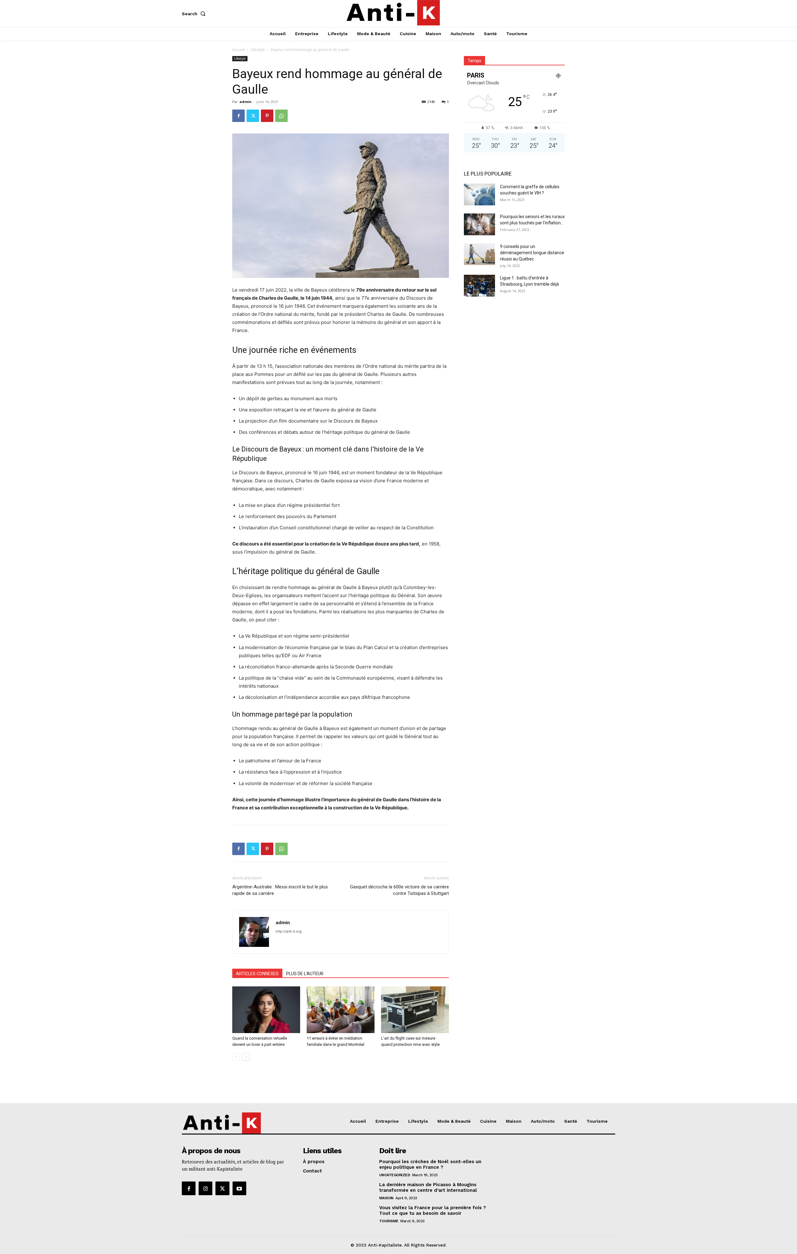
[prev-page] (236, 1057)
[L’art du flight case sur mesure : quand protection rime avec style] (415, 1009)
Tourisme (388, 1221)
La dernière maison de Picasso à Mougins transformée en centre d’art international (428, 1187)
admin (245, 101)
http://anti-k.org (289, 931)
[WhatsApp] (281, 116)
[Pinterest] (267, 116)
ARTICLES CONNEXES (257, 973)
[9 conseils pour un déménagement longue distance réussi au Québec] (479, 254)
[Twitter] (253, 116)
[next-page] (246, 1057)
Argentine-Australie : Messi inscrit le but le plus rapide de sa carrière (280, 890)
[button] (195, 13)
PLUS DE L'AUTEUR (304, 973)
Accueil (238, 49)
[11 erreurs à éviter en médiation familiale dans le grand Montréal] (341, 1009)
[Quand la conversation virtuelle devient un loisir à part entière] (266, 1009)
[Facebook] (238, 116)
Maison (386, 1198)
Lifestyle (258, 49)
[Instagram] (205, 1188)
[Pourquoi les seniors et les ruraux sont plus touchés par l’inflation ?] (479, 224)
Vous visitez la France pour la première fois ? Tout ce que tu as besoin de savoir (432, 1210)
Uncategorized (394, 1175)
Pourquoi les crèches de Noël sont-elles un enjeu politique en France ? (430, 1164)
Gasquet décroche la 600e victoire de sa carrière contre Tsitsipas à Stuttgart (399, 890)
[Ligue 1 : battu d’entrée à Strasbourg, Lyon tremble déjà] (479, 286)
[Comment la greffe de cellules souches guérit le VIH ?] (479, 194)
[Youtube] (239, 1188)
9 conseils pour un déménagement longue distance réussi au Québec (532, 252)
